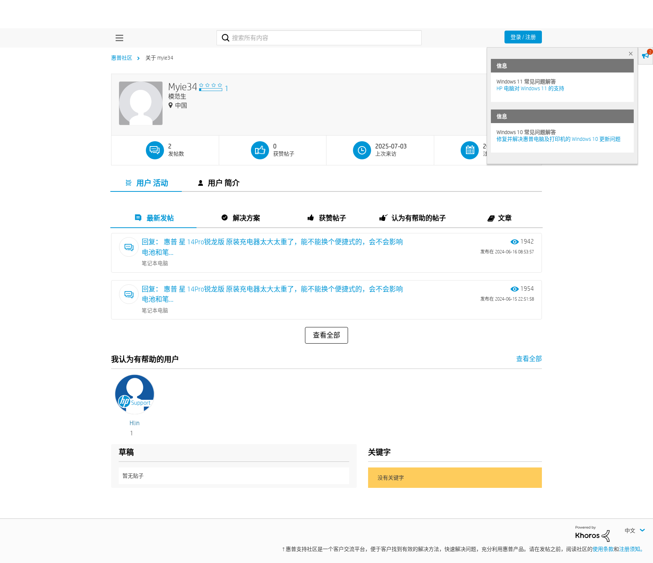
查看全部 (326, 335)
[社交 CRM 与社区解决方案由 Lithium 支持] (593, 533)
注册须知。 (632, 549)
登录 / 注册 (523, 37)
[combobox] (319, 37)
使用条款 (603, 549)
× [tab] (631, 53)
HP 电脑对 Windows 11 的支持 (530, 88)
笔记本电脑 (155, 263)
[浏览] (117, 37)
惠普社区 (121, 57)
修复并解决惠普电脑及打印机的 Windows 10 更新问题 (559, 139)
